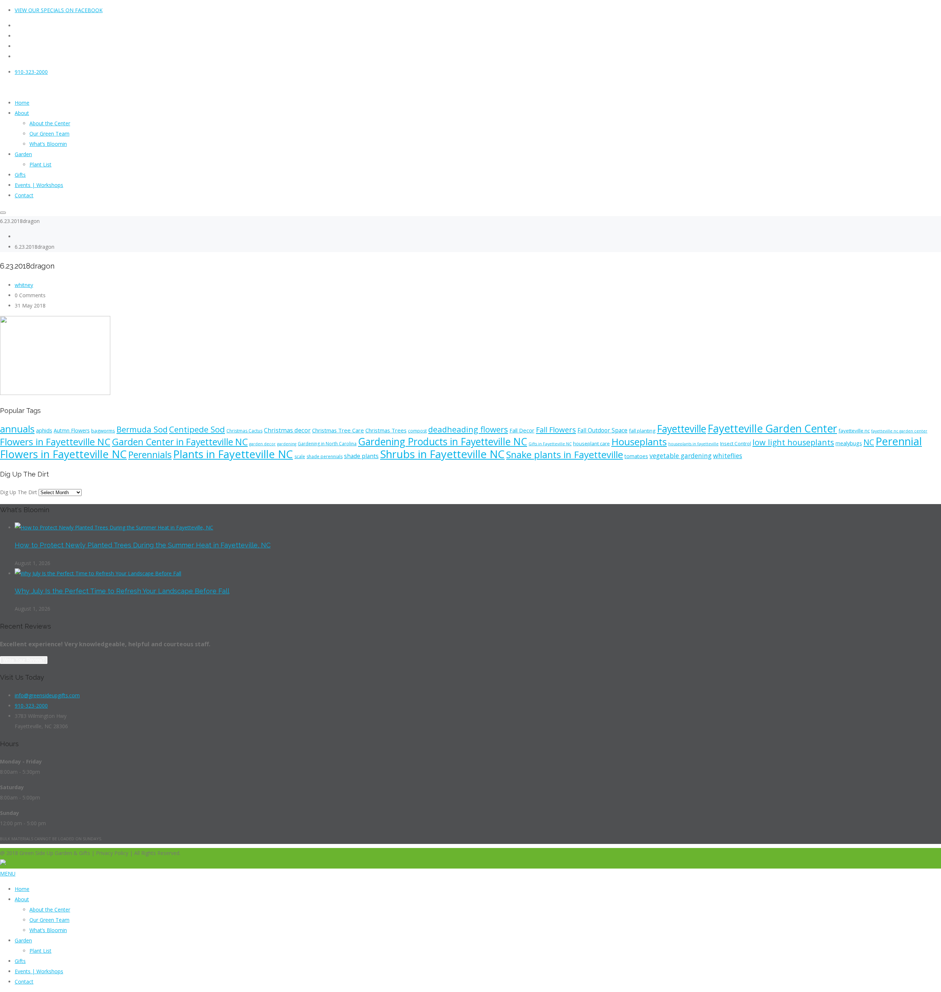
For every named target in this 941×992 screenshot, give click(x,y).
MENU (7, 873)
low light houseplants (793, 442)
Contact (24, 981)
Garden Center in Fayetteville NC (180, 441)
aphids (44, 430)
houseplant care (591, 443)
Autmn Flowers (72, 430)
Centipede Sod (197, 429)
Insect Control (735, 443)
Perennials (150, 454)
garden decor (262, 443)
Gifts (20, 960)
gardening (286, 443)
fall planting (642, 430)
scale (299, 456)
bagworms (103, 430)
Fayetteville (681, 428)
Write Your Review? (23, 660)
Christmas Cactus (244, 431)
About (22, 899)
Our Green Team (49, 919)
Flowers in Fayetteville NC (55, 441)
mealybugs (849, 443)
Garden (23, 940)
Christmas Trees (386, 430)
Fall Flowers (556, 430)
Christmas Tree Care (338, 430)
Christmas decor (287, 430)
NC (868, 442)
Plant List (40, 950)
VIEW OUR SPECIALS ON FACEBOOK (59, 10)
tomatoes (636, 456)
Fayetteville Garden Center (772, 428)
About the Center (49, 909)
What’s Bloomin (48, 930)
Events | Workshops (39, 971)
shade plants (361, 456)
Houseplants (639, 441)
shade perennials (325, 456)
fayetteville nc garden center (899, 431)
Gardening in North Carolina (327, 444)
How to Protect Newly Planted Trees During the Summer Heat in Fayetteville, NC (143, 545)
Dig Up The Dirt (18, 492)
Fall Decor (521, 430)
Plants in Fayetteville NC (233, 454)
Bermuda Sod (142, 429)
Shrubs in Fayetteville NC (442, 454)
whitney (24, 284)
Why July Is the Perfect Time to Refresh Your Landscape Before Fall (122, 591)
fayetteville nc (854, 430)
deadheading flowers (468, 429)
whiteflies (727, 455)
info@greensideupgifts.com (47, 695)
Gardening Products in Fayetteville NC (442, 441)
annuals (17, 428)
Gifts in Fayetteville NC (550, 443)
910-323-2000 (31, 71)
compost (417, 431)
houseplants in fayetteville (693, 443)
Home (22, 888)
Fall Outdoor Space (602, 430)
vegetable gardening (681, 455)
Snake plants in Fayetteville (564, 454)
